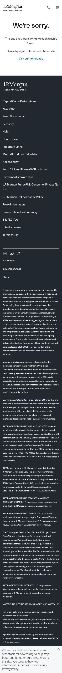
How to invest (11, 139)
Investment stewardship (18, 177)
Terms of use (10, 235)
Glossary (8, 124)
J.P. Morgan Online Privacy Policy (23, 197)
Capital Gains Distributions (19, 101)
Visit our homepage (31, 58)
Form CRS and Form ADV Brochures (25, 169)
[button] (58, 648)
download (40, 453)
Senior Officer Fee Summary (20, 212)
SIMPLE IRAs (10, 219)
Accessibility (11, 162)
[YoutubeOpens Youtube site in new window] (12, 254)
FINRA (32, 491)
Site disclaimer (12, 227)
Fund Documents (14, 116)
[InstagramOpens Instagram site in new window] (19, 254)
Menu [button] (56, 7)
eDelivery (8, 109)
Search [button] (48, 7)
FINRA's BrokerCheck (46, 491)
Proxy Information (14, 204)
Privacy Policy (10, 669)
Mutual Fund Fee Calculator (20, 154)
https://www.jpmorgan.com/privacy (30, 627)
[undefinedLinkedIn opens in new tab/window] (5, 254)
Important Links (13, 146)
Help (6, 131)
